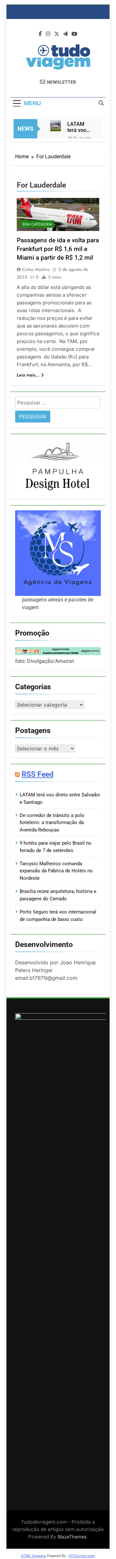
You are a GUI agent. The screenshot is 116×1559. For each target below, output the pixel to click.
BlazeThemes (72, 1536)
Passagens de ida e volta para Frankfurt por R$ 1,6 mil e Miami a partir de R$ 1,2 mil (58, 249)
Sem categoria (37, 224)
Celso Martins (36, 269)
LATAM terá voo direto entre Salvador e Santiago (79, 127)
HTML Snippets (33, 1556)
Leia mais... (28, 375)
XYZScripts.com (82, 1556)
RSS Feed (37, 774)
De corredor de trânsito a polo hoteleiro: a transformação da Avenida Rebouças (52, 822)
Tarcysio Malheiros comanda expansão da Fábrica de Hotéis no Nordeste (56, 871)
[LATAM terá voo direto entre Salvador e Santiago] (55, 125)
